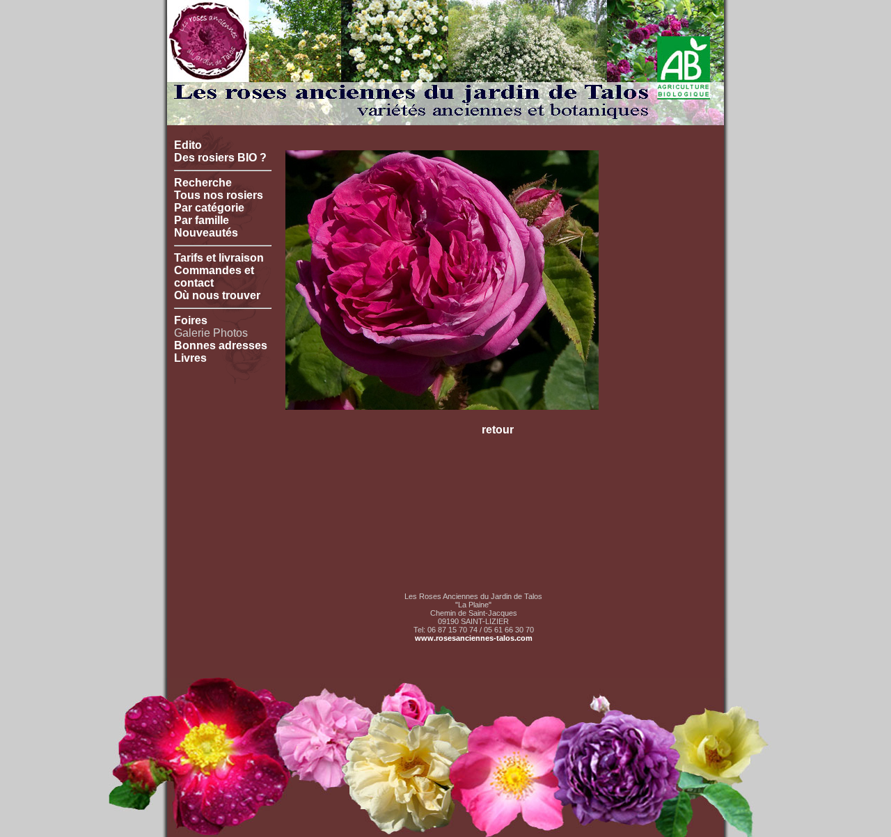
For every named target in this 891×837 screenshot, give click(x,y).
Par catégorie (209, 208)
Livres (190, 358)
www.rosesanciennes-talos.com (474, 638)
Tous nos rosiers (218, 195)
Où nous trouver (217, 295)
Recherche (203, 183)
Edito (188, 145)
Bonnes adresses (220, 345)
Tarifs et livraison (219, 258)
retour (498, 430)
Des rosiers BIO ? (220, 158)
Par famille (201, 220)
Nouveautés (206, 233)
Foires (190, 320)
